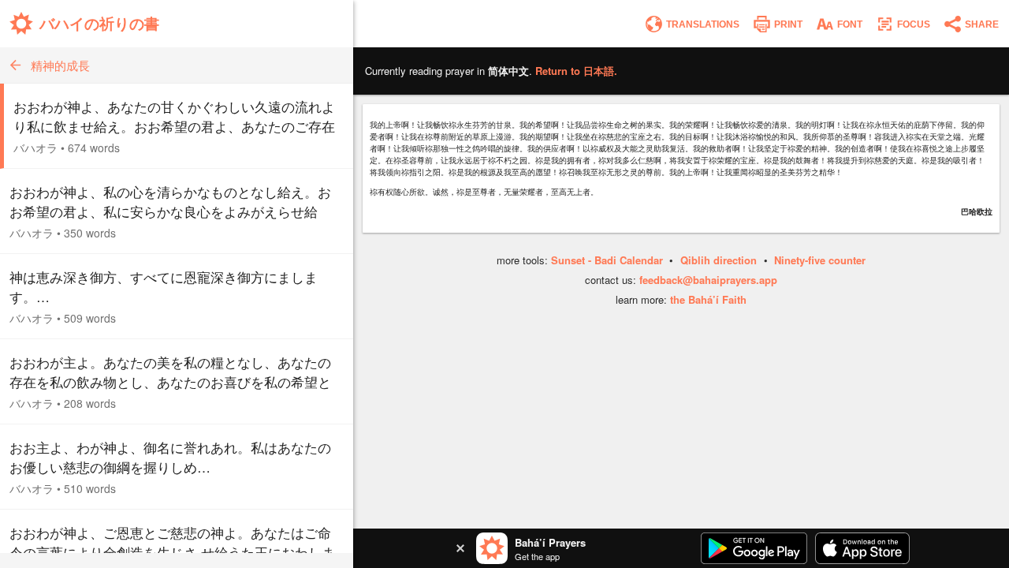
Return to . (576, 70)
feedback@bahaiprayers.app (708, 279)
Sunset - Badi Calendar (607, 259)
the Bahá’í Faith (708, 299)
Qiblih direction (718, 259)
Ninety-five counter (820, 259)
